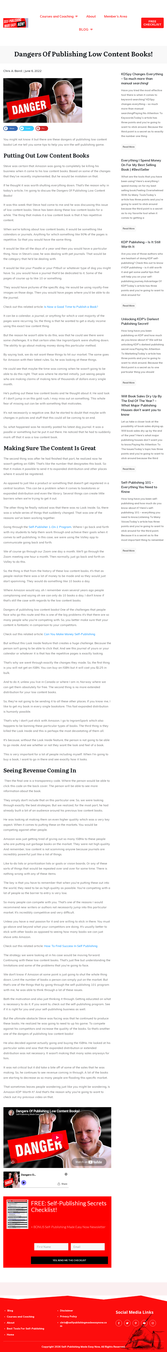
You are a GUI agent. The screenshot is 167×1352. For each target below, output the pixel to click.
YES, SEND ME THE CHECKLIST (69, 1260)
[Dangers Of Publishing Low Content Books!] (42, 100)
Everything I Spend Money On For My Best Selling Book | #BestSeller (141, 164)
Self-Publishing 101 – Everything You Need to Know (139, 487)
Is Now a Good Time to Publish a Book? (70, 307)
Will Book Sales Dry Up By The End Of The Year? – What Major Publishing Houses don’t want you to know (141, 405)
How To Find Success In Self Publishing (71, 946)
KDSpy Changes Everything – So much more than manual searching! (142, 78)
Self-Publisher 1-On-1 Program (50, 527)
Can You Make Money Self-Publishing (69, 634)
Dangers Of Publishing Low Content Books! (83, 53)
